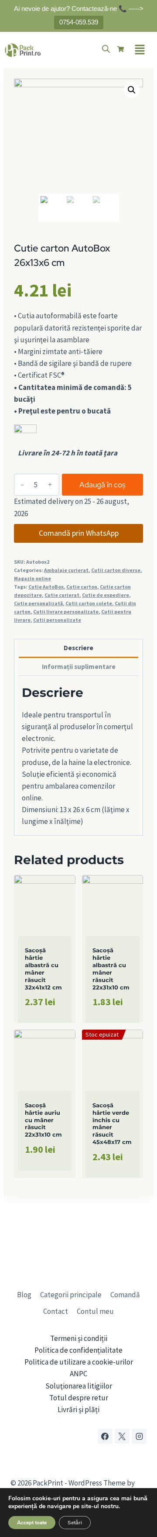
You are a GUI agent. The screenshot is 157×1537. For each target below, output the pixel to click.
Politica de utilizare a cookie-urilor (78, 1362)
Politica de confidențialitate (78, 1350)
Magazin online (32, 578)
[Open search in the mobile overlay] (106, 49)
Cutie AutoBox (46, 586)
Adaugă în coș (102, 484)
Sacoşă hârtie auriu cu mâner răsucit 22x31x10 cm (43, 1120)
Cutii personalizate (57, 620)
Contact (55, 1311)
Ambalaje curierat (66, 570)
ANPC (78, 1373)
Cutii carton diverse (115, 570)
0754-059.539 (78, 22)
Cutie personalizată (38, 603)
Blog (24, 1294)
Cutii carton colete (88, 603)
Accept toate (32, 1522)
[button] (139, 50)
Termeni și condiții (78, 1338)
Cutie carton (81, 586)
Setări (75, 1522)
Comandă (125, 1294)
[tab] (78, 648)
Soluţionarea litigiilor (78, 1386)
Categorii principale (71, 1294)
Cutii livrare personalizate (66, 611)
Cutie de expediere (105, 595)
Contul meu (95, 1311)
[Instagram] (139, 1436)
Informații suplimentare (79, 666)
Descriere (78, 648)
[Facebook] (105, 1436)
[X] (122, 1436)
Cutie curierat (61, 595)
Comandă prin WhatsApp (79, 533)
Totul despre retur (78, 1398)
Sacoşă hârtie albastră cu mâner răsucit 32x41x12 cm (43, 968)
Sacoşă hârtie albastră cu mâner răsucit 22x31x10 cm (111, 968)
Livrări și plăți (78, 1409)
